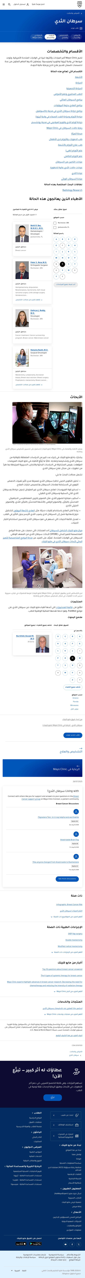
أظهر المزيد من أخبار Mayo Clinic (69, 992)
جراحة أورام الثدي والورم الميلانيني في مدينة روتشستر (56, 122)
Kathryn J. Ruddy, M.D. (38, 312)
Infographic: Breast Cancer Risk (69, 905)
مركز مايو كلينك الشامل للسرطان (66, 531)
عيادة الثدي (77, 173)
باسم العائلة (59, 234)
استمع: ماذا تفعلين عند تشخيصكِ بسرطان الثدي (62, 1009)
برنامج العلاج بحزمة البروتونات (68, 106)
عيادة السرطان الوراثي (71, 179)
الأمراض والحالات (73, 13)
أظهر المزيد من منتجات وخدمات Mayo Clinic (64, 1014)
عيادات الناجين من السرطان (69, 162)
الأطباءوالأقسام (50, 37)
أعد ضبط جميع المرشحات (65, 284)
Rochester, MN (63, 223)
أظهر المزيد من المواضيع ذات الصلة (68, 917)
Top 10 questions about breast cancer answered (62, 969)
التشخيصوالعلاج (63, 37)
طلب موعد (75, 28)
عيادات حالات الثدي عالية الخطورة (66, 168)
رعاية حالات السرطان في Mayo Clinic (64, 128)
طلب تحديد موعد (73, 735)
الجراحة (79, 83)
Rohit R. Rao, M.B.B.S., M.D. (37, 227)
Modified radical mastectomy (70, 947)
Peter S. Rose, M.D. (39, 263)
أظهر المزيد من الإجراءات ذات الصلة (68, 952)
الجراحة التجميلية (74, 89)
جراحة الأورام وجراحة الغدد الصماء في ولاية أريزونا (59, 117)
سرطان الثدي (68, 21)
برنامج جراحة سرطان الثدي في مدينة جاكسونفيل (59, 111)
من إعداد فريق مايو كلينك (72, 720)
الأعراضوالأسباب (76, 37)
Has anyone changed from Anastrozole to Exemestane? (56, 862)
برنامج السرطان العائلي (71, 100)
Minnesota (74, 705)
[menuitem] (76, 36)
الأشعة (78, 77)
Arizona (75, 698)
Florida (75, 702)
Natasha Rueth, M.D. (39, 350)
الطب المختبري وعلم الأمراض (68, 94)
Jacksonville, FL (63, 227)
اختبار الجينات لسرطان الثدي (71, 911)
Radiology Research (72, 190)
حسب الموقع (59, 218)
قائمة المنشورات (64, 607)
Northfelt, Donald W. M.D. (25, 637)
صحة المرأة (76, 134)
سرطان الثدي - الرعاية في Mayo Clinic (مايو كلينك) (62, 725)
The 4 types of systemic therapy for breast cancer (61, 976)
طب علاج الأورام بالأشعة (70, 145)
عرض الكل (74, 709)
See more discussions (67, 879)
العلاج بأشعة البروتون (24, 511)
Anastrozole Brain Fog (69, 840)
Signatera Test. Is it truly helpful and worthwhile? (58, 817)
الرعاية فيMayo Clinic (37, 37)
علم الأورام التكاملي (73, 156)
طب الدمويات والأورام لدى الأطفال (65, 139)
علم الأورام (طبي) (74, 151)
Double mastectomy (74, 940)
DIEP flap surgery (75, 934)
